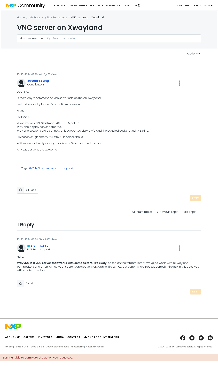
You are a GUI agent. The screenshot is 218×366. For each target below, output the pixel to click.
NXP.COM (130, 5)
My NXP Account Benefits (101, 337)
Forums (59, 5)
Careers (29, 337)
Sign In (209, 5)
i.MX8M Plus (36, 168)
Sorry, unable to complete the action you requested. (38, 358)
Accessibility (77, 347)
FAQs (197, 5)
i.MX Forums (36, 17)
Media (60, 337)
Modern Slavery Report (57, 347)
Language (182, 5)
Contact (73, 337)
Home (21, 17)
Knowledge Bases (81, 5)
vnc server (52, 168)
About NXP (12, 337)
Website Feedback (94, 347)
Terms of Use (21, 347)
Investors (45, 337)
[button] (179, 83)
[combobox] (123, 38)
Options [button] (192, 53)
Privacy (9, 347)
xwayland (67, 168)
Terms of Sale (37, 347)
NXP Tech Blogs (109, 5)
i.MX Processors (57, 17)
